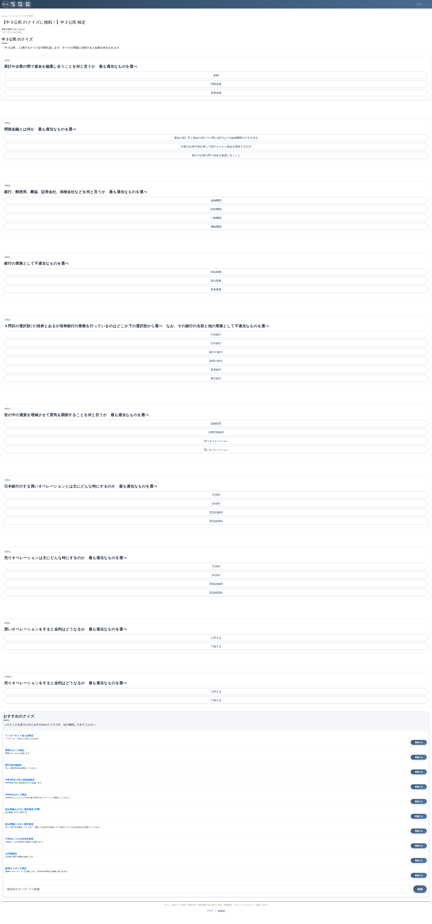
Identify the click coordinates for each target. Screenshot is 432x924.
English (221, 910)
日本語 (210, 910)
